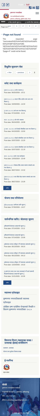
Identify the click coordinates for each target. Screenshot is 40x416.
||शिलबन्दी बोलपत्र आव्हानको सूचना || (14, 226)
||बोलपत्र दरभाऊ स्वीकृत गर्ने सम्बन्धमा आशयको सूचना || (19, 262)
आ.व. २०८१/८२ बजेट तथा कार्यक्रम (14, 156)
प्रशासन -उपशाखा (8, 348)
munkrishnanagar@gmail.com (16, 400)
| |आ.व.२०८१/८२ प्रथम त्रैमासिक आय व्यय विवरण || (19, 147)
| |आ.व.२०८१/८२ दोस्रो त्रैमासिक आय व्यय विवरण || (19, 138)
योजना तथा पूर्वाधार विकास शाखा (12, 351)
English (21, 4)
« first (9, 72)
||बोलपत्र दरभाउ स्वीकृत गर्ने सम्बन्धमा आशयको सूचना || (19, 244)
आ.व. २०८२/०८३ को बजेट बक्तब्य (14, 120)
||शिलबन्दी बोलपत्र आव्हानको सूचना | (14, 235)
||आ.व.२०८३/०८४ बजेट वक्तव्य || (13, 90)
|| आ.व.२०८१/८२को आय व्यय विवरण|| (15, 111)
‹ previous (20, 72)
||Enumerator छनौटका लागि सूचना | (15, 205)
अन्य (7, 188)
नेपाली (27, 4)
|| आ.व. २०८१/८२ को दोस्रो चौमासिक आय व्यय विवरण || (20, 129)
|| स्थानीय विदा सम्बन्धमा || (30, 22)
